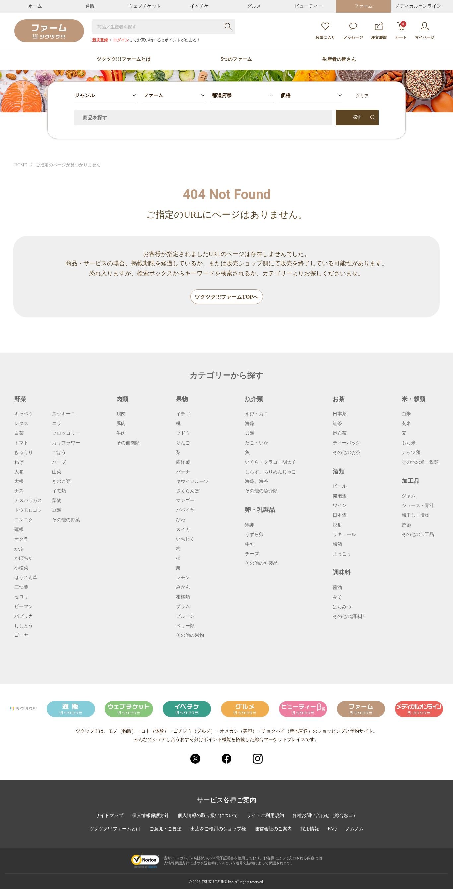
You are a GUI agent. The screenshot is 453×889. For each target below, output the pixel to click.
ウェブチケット (144, 6)
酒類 (339, 471)
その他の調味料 (349, 616)
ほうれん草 (25, 577)
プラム (183, 606)
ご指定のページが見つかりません (68, 165)
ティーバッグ (346, 443)
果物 (182, 399)
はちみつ (342, 607)
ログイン (121, 40)
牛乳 (249, 544)
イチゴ (183, 414)
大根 (19, 481)
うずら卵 (254, 534)
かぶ (19, 549)
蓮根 (19, 529)
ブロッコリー (66, 433)
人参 (19, 472)
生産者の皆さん (339, 59)
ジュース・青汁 (418, 505)
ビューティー (309, 6)
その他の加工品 (418, 534)
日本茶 (340, 414)
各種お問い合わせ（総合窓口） (324, 815)
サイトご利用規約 (265, 815)
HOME (20, 165)
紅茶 (337, 423)
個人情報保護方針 (150, 815)
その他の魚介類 (261, 491)
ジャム (409, 496)
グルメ (254, 6)
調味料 (342, 572)
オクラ (21, 539)
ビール (340, 486)
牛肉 (121, 433)
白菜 (19, 433)
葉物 (56, 500)
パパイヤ (185, 510)
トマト (21, 443)
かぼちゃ (23, 558)
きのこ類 (61, 481)
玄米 (406, 423)
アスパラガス (28, 500)
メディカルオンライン (418, 6)
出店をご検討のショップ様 (218, 829)
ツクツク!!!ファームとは (124, 59)
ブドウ (183, 433)
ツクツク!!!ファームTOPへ (226, 297)
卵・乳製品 (260, 510)
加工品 (411, 481)
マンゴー (185, 500)
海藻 (249, 423)
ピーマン (23, 606)
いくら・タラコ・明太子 (270, 462)
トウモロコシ (28, 510)
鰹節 (406, 525)
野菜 (20, 399)
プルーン (185, 616)
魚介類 (254, 399)
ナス (19, 491)
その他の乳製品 (261, 563)
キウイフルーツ (192, 481)
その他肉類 (128, 443)
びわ (180, 520)
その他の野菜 (66, 520)
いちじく (185, 539)
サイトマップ (109, 815)
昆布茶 (340, 433)
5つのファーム (236, 59)
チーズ (252, 554)
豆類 (56, 510)
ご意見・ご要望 (165, 829)
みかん (183, 587)
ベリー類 (185, 626)
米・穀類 (413, 399)
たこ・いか (256, 443)
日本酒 (340, 515)
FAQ (332, 829)
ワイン (340, 505)
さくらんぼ (187, 491)
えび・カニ (256, 414)
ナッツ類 (411, 452)
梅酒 (337, 544)
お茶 (339, 399)
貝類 (249, 433)
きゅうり (23, 452)
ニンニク (23, 520)
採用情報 (309, 829)
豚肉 (121, 423)
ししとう (23, 626)
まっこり (342, 554)
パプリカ (23, 616)
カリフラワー (66, 443)
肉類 (122, 399)
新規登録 (100, 40)
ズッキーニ (63, 414)
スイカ (183, 529)
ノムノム (354, 829)
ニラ (56, 423)
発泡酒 (340, 496)
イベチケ (199, 6)
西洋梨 (183, 462)
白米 (406, 414)
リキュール (344, 534)
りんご (183, 443)
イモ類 (59, 491)
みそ (337, 597)
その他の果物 (190, 635)
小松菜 (21, 568)
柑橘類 (183, 597)
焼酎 (337, 525)
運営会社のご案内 (273, 829)
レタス (21, 423)
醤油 (337, 587)
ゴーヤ (21, 635)
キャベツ (23, 414)
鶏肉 (121, 414)
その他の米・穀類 (420, 462)
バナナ (183, 472)
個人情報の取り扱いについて (208, 815)
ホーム (35, 6)
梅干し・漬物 (415, 515)
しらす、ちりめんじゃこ (270, 472)
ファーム (363, 6)
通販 (90, 6)
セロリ (21, 597)
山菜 (56, 472)
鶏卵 (249, 525)
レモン (183, 577)
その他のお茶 (346, 452)
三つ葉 (21, 587)
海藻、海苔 (256, 481)
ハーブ (59, 462)
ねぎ (19, 462)
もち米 (409, 443)
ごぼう (59, 452)
